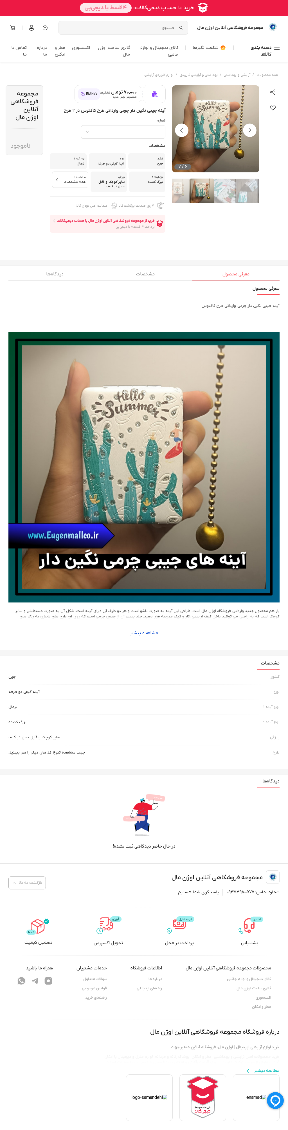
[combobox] (123, 132)
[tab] (236, 275)
